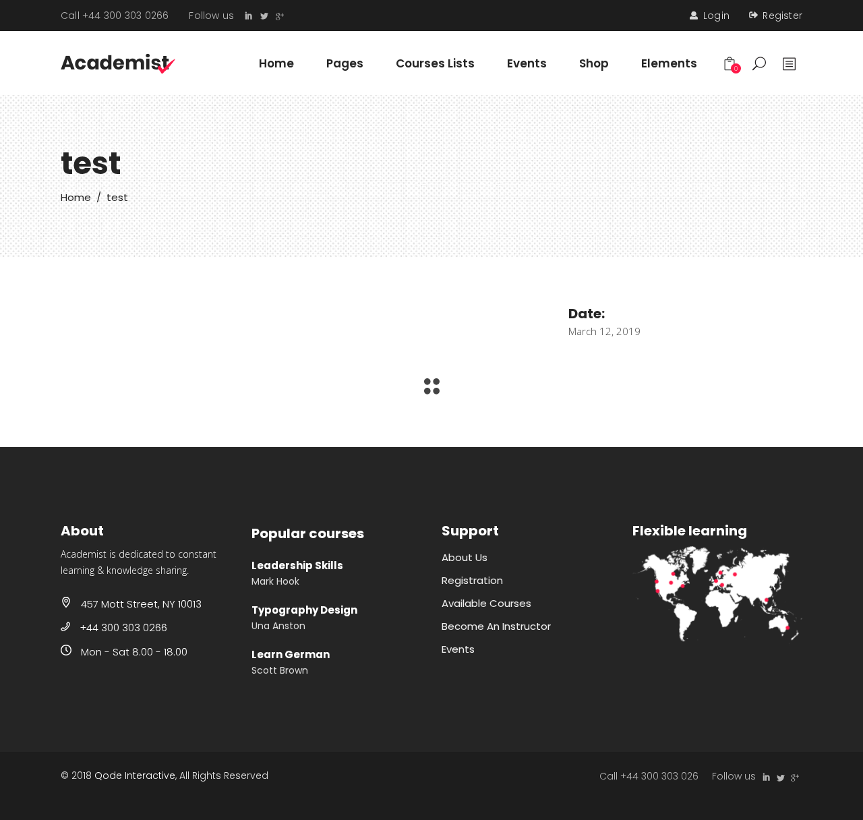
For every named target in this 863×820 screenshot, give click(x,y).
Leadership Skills (297, 565)
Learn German (290, 654)
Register (782, 15)
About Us (464, 557)
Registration (472, 580)
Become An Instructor (496, 626)
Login (716, 15)
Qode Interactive (134, 775)
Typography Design (304, 610)
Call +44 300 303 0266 (115, 15)
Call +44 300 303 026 (648, 776)
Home (76, 197)
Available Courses (486, 603)
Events (458, 649)
